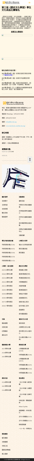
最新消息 (22, 201)
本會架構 (5, 209)
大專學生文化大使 (24, 327)
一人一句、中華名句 (25, 428)
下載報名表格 (7, 75)
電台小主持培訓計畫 (25, 244)
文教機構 (5, 442)
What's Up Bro (23, 406)
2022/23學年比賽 (7, 282)
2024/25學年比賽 (7, 274)
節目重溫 (22, 252)
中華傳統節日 (23, 282)
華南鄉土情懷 (23, 270)
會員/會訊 (22, 323)
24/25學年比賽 (6, 356)
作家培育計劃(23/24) (8, 252)
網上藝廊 (5, 454)
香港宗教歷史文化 (24, 274)
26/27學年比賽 (6, 348)
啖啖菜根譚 (22, 424)
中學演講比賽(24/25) (25, 365)
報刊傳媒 (5, 438)
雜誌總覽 (5, 323)
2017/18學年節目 (7, 302)
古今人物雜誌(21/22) (25, 420)
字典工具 (5, 446)
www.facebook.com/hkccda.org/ (15, 126)
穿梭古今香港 (23, 294)
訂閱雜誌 (5, 331)
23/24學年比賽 (6, 390)
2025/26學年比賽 (7, 270)
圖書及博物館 (6, 450)
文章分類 (5, 327)
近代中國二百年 (24, 306)
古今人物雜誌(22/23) (25, 416)
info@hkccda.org (11, 122)
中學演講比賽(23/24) (25, 373)
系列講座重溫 (23, 314)
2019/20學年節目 (7, 294)
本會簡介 (5, 201)
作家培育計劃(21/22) (8, 260)
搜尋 (30, 159)
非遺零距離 (22, 286)
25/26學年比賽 (6, 352)
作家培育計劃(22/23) (8, 256)
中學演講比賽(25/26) (25, 355)
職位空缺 (5, 213)
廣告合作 (5, 335)
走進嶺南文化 (23, 298)
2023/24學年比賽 (7, 278)
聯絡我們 (5, 217)
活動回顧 (22, 235)
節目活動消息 (23, 248)
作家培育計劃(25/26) (8, 244)
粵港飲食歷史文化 (24, 278)
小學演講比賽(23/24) (25, 369)
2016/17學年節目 (7, 306)
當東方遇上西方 (24, 302)
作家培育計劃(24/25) (8, 248)
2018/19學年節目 (7, 298)
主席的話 (5, 205)
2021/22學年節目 (7, 286)
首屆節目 (22, 310)
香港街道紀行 (23, 290)
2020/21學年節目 (7, 290)
